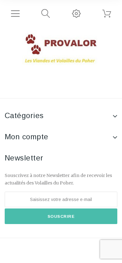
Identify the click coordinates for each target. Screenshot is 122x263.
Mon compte (26, 136)
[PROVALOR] (61, 49)
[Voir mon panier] (106, 13)
